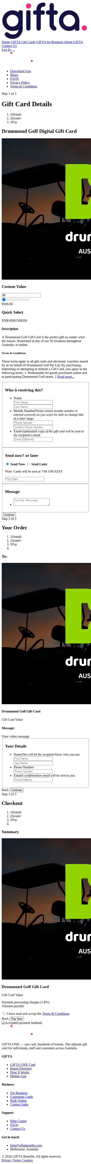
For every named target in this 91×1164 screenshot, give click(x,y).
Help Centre (18, 1121)
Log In (6, 49)
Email (45, 775)
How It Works (19, 1072)
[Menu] (13, 50)
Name (18, 398)
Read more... (65, 376)
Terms (17, 1160)
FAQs (14, 1125)
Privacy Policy (20, 82)
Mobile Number (48, 414)
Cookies (27, 1160)
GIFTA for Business (49, 42)
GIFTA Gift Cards (23, 42)
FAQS (14, 79)
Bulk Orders (18, 1100)
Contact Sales (19, 1104)
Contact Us (9, 46)
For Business (19, 1093)
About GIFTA (73, 42)
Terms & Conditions (23, 86)
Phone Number (24, 767)
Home (6, 42)
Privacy (7, 1160)
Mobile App (18, 1076)
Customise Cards (21, 1097)
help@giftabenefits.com (26, 1145)
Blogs (14, 75)
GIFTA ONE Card (22, 1064)
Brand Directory (21, 1068)
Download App (20, 71)
